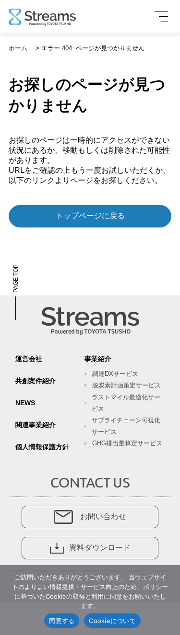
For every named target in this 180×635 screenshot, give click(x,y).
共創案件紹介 (35, 381)
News (25, 403)
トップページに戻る (90, 216)
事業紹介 (97, 359)
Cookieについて (112, 620)
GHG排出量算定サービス (127, 443)
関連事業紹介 (35, 425)
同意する (61, 620)
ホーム (18, 48)
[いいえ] (168, 600)
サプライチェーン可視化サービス (126, 426)
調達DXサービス (115, 373)
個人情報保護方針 (42, 447)
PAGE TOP (15, 278)
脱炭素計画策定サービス (126, 385)
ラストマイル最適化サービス (126, 403)
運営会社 (28, 359)
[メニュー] (161, 16)
